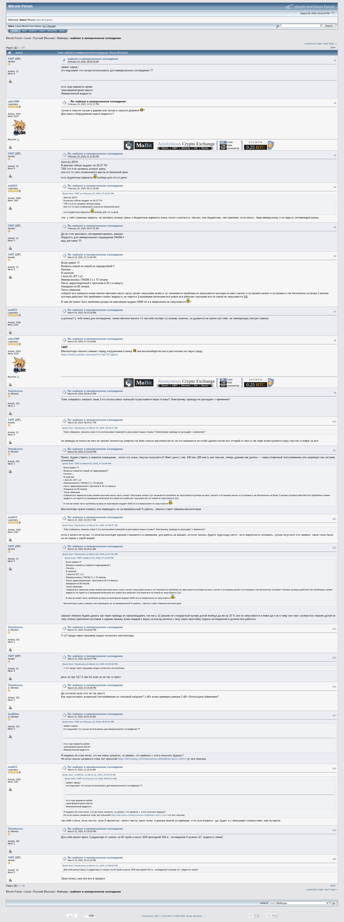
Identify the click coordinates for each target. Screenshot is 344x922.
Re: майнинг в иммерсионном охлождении (98, 101)
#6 (335, 256)
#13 (334, 548)
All (23, 47)
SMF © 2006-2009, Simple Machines (184, 916)
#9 (335, 393)
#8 (335, 340)
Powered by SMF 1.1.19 (153, 916)
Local (27, 38)
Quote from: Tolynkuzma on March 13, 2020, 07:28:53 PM (89, 865)
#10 (334, 421)
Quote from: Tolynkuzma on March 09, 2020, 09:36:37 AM (89, 428)
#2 (335, 103)
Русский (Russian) (44, 38)
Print (332, 47)
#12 (334, 519)
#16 (334, 687)
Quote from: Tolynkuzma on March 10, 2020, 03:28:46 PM (89, 664)
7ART (11, 58)
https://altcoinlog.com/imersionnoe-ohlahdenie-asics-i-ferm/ (152, 758)
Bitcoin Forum (14, 38)
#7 (335, 311)
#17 (334, 716)
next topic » (330, 43)
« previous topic (313, 43)
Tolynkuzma (15, 391)
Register (52, 31)
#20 (334, 859)
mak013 (12, 185)
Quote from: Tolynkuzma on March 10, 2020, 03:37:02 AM (89, 554)
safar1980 (13, 101)
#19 (334, 830)
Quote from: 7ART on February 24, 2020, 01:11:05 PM (88, 193)
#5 (335, 227)
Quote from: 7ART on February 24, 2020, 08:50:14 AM (88, 722)
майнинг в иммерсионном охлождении (95, 38)
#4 (335, 187)
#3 (335, 155)
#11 (334, 450)
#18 (334, 768)
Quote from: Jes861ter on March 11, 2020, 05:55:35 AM (88, 775)
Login (42, 31)
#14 (334, 629)
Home (15, 31)
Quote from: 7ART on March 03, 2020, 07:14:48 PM (86, 463)
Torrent (51, 26)
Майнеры (62, 38)
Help (24, 31)
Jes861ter (13, 714)
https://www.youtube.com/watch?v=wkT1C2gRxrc (89, 354)
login (38, 20)
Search (33, 31)
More (62, 31)
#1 (335, 60)
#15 (334, 658)
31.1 (45, 26)
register (48, 20)
